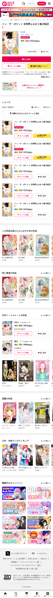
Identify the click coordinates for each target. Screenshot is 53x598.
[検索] (23, 3)
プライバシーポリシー (29, 562)
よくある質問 (20, 559)
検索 (16, 596)
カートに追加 (15, 66)
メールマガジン (42, 553)
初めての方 (37, 596)
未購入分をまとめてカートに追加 (25, 113)
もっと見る (45, 273)
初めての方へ (7, 559)
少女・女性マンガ (27, 35)
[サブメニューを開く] (49, 3)
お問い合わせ (32, 559)
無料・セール (48, 596)
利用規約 (14, 562)
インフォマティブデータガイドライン (23, 565)
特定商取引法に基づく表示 (26, 569)
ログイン (31, 3)
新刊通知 (33, 52)
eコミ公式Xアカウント (17, 554)
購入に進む (26, 59)
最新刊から (47, 107)
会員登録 (42, 3)
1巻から (36, 107)
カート (26, 596)
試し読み (43, 177)
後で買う (46, 52)
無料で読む (40, 66)
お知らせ (44, 559)
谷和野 (23, 32)
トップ (5, 596)
